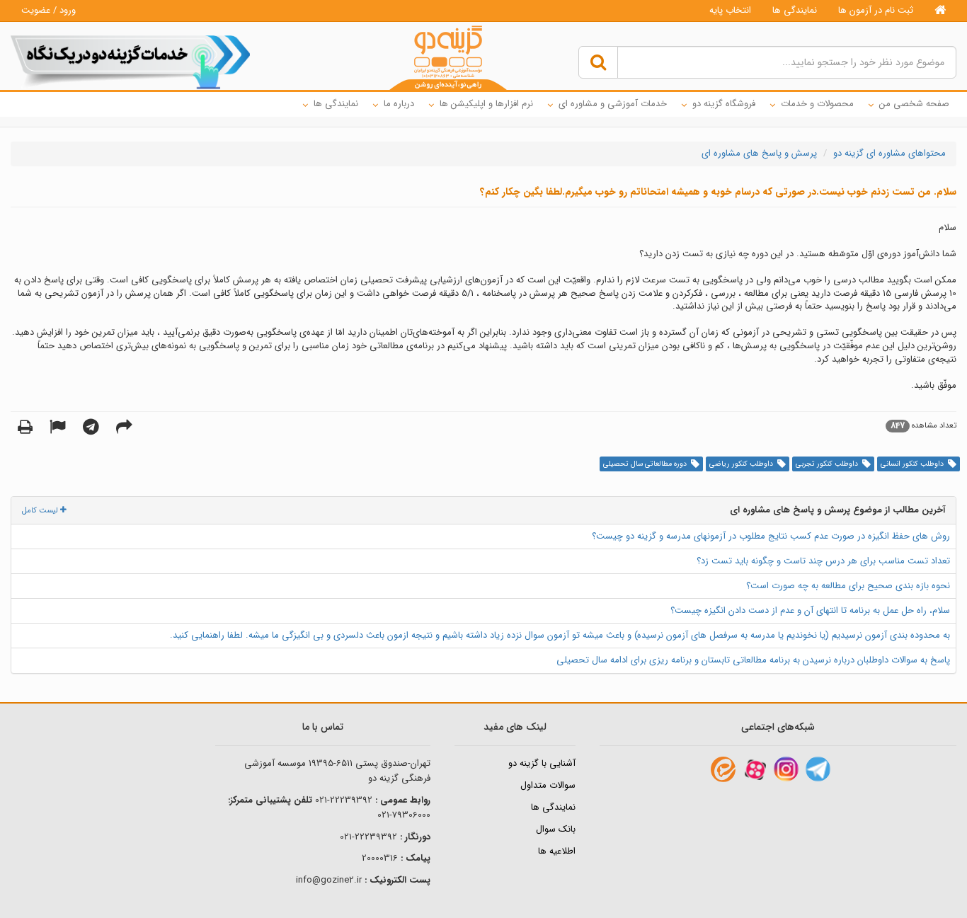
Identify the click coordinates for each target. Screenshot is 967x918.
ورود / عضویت (48, 10)
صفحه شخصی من (914, 103)
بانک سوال (556, 829)
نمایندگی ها (794, 10)
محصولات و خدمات (817, 103)
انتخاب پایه (730, 10)
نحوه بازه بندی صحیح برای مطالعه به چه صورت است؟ (848, 585)
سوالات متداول (548, 785)
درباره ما (399, 103)
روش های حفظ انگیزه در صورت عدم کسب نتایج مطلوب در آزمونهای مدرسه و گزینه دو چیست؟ (771, 536)
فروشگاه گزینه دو (723, 103)
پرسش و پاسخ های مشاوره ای (759, 153)
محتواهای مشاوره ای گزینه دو (889, 153)
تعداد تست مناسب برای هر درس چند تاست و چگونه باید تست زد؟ (823, 560)
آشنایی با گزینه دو (542, 763)
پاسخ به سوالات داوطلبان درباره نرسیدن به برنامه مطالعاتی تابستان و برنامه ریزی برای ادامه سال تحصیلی (753, 660)
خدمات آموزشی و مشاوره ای (613, 103)
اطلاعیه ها (557, 851)
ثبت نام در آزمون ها (875, 10)
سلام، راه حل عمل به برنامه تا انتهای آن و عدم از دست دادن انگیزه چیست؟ (810, 610)
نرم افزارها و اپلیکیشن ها (486, 103)
